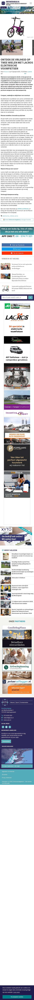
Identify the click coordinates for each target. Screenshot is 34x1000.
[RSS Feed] (10, 727)
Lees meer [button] (16, 992)
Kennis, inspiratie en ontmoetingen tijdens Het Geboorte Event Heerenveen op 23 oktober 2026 (22, 611)
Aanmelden (6, 741)
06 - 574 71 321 (24, 236)
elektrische (6, 216)
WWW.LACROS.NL (23, 208)
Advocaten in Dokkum (18, 577)
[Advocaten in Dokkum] (6, 580)
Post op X (18, 249)
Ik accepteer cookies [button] (17, 997)
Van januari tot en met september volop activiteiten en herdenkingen (22, 266)
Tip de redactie (18, 253)
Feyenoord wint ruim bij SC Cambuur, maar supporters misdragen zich (20, 587)
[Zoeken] (30, 297)
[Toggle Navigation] (30, 3)
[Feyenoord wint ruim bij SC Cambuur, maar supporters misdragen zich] (6, 588)
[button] (1, 47)
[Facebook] (3, 727)
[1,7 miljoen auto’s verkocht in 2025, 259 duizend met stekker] (6, 604)
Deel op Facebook (18, 245)
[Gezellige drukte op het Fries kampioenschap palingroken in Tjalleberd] (6, 564)
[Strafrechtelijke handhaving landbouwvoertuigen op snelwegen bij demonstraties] (6, 572)
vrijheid (12, 216)
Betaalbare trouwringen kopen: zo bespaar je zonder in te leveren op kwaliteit (22, 555)
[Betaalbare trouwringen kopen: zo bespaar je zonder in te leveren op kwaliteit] (6, 556)
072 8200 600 (8, 715)
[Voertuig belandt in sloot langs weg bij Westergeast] (6, 596)
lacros (16, 216)
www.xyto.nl (7, 720)
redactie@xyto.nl (8, 717)
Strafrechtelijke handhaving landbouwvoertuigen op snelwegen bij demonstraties (22, 571)
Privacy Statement (7, 777)
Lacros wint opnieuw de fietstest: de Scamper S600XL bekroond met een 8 (22, 288)
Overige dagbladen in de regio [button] (11, 766)
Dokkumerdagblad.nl (12, 2)
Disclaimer (4, 774)
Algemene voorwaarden (8, 771)
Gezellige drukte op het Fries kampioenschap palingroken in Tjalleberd (21, 563)
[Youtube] (6, 727)
